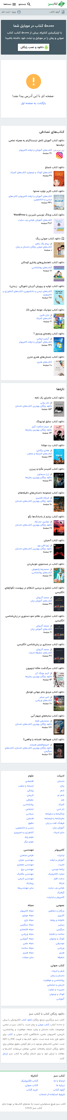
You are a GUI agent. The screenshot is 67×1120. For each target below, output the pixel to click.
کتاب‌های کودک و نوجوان (39, 172)
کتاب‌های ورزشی (43, 700)
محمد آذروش (42, 597)
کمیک (61, 804)
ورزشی (61, 948)
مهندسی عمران (26, 860)
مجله (31, 905)
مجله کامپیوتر (27, 911)
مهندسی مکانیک (25, 874)
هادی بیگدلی (42, 450)
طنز (62, 800)
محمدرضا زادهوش (40, 569)
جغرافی (30, 800)
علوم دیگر (29, 841)
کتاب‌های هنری (44, 362)
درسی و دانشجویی (25, 827)
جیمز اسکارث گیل (40, 426)
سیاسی (30, 814)
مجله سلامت (27, 948)
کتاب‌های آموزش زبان (41, 601)
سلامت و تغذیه (56, 934)
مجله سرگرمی (27, 925)
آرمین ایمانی (43, 338)
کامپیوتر (59, 850)
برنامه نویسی (58, 869)
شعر (62, 790)
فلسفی (30, 818)
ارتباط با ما (59, 1081)
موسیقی (60, 943)
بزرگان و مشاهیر (56, 911)
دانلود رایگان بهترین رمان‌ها (38, 430)
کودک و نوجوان (56, 938)
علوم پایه (29, 837)
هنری (61, 952)
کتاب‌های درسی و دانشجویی (38, 291)
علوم (31, 776)
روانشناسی (28, 804)
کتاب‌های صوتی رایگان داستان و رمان (34, 247)
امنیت (61, 864)
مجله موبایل (28, 915)
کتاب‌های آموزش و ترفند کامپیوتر (35, 150)
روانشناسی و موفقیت (53, 980)
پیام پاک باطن (42, 243)
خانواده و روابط (57, 920)
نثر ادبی (60, 809)
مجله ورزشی (27, 934)
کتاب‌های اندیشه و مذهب (39, 453)
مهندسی (29, 850)
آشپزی (61, 915)
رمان (62, 786)
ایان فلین (44, 315)
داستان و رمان (57, 975)
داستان (60, 781)
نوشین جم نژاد (41, 521)
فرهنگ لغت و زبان (55, 823)
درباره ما (60, 1085)
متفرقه (61, 957)
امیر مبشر (44, 697)
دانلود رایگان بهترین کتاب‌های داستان (33, 406)
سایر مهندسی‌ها (26, 888)
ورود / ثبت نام (9, 12)
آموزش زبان (58, 827)
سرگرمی (60, 929)
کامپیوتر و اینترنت (55, 897)
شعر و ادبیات (57, 971)
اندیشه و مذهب (26, 786)
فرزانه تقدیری (42, 498)
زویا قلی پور (43, 545)
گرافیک (60, 892)
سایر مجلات (28, 957)
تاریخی (30, 795)
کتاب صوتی (57, 965)
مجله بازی (29, 920)
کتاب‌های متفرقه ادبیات (40, 652)
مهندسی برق (27, 869)
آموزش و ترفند (57, 860)
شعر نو (61, 795)
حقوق (31, 823)
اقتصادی (29, 781)
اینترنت (60, 855)
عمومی (60, 905)
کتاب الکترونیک (29, 1081)
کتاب (10, 1034)
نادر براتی (44, 403)
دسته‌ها (7, 4)
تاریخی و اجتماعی (55, 985)
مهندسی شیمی (26, 878)
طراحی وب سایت (56, 888)
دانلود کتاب (26, 1020)
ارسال (5, 1053)
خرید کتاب (32, 1090)
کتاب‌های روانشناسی (42, 267)
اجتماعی (30, 809)
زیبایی (61, 925)
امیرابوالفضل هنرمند (39, 744)
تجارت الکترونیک (56, 874)
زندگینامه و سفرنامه (54, 814)
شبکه (61, 883)
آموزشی (60, 999)
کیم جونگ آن (42, 673)
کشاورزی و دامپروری (24, 832)
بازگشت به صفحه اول (33, 103)
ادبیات (60, 776)
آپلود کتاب (54, 12)
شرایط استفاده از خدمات (52, 1094)
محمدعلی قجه (42, 721)
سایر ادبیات (58, 832)
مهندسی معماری (25, 864)
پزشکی (30, 790)
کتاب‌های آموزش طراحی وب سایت (35, 220)
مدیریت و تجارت (56, 989)
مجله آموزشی (27, 938)
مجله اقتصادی (27, 929)
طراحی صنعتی (27, 855)
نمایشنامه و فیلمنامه (54, 818)
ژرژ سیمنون (43, 474)
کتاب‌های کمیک (18, 172)
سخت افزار (59, 878)
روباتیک (30, 883)
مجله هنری (28, 952)
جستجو (22, 4)
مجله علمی (28, 943)
